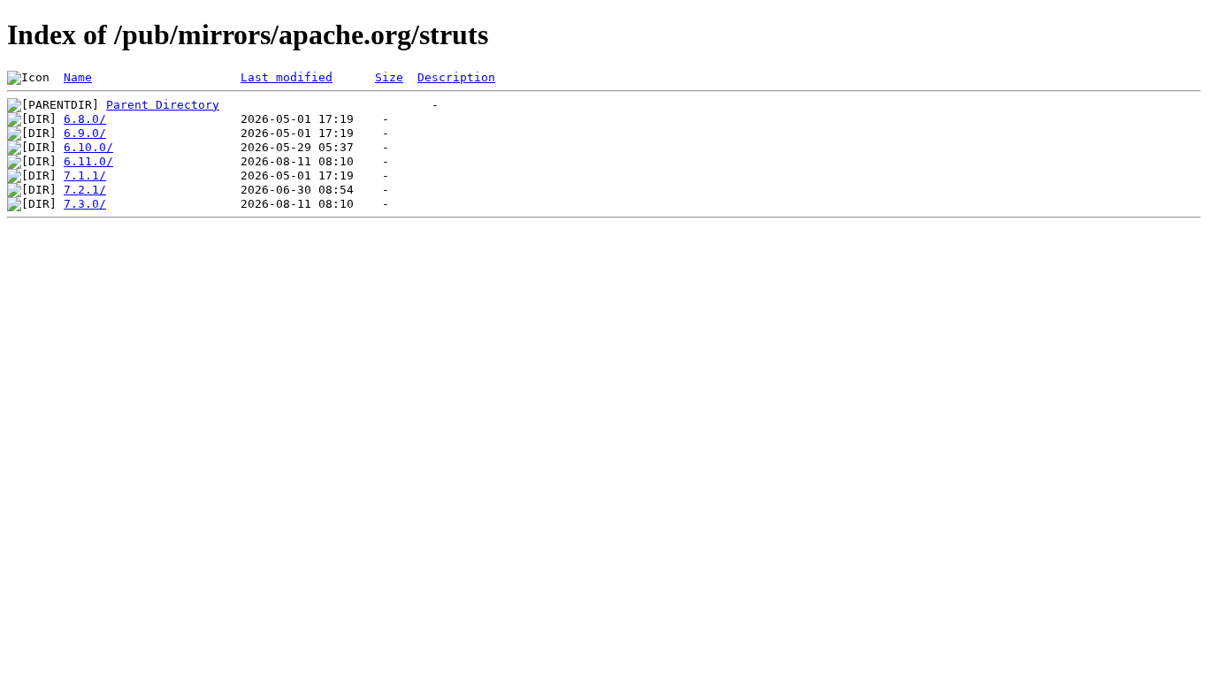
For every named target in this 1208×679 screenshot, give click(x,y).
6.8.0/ (85, 119)
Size (389, 77)
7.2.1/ (85, 189)
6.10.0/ (88, 147)
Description (456, 77)
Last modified (287, 77)
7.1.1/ (85, 175)
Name (78, 77)
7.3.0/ (85, 203)
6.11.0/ (88, 161)
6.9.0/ (85, 133)
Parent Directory (162, 104)
